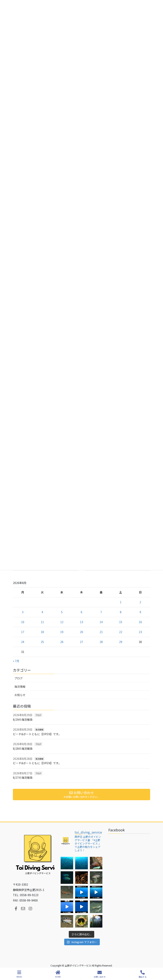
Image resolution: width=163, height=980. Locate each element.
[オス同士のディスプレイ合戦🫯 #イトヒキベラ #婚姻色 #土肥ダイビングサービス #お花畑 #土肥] (67, 877)
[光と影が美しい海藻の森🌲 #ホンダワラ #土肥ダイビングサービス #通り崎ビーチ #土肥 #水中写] (96, 921)
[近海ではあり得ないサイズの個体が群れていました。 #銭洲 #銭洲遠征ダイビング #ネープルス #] (96, 892)
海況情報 (19, 687)
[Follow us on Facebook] (16, 909)
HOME (58, 976)
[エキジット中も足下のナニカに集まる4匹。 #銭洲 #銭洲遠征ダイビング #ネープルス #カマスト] (67, 907)
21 (101, 632)
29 (120, 642)
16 (140, 622)
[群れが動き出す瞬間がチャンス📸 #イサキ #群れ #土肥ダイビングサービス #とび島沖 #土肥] (81, 863)
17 (22, 632)
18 (42, 632)
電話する (143, 976)
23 (140, 632)
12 (61, 622)
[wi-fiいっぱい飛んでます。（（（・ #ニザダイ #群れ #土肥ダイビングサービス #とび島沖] (67, 863)
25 (42, 642)
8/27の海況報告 (23, 778)
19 (61, 632)
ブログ (18, 678)
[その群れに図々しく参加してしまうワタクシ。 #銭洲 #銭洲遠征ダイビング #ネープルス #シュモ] (81, 892)
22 (120, 632)
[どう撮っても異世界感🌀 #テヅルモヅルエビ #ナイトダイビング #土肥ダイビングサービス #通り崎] (81, 877)
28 (101, 642)
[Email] (23, 909)
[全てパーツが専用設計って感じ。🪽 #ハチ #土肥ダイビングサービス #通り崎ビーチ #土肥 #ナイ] (67, 921)
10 (22, 622)
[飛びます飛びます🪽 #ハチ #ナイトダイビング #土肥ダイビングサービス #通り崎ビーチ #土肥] (96, 877)
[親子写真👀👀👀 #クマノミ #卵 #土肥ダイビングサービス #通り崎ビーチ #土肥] (96, 863)
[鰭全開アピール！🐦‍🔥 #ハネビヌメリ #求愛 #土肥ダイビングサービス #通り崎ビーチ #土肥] (96, 907)
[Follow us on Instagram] (30, 909)
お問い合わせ (100, 976)
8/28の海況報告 (23, 748)
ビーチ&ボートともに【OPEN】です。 (37, 734)
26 (61, 642)
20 (81, 632)
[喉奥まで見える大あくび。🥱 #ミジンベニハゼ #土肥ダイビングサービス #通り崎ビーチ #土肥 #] (81, 921)
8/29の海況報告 (23, 719)
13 (81, 622)
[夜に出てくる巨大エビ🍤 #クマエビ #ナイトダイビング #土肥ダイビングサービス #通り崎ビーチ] (67, 892)
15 (120, 622)
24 (22, 642)
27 (81, 642)
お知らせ (19, 695)
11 (42, 622)
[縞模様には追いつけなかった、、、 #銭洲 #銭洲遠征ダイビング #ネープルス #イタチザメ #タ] (81, 907)
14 (101, 622)
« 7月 (16, 661)
